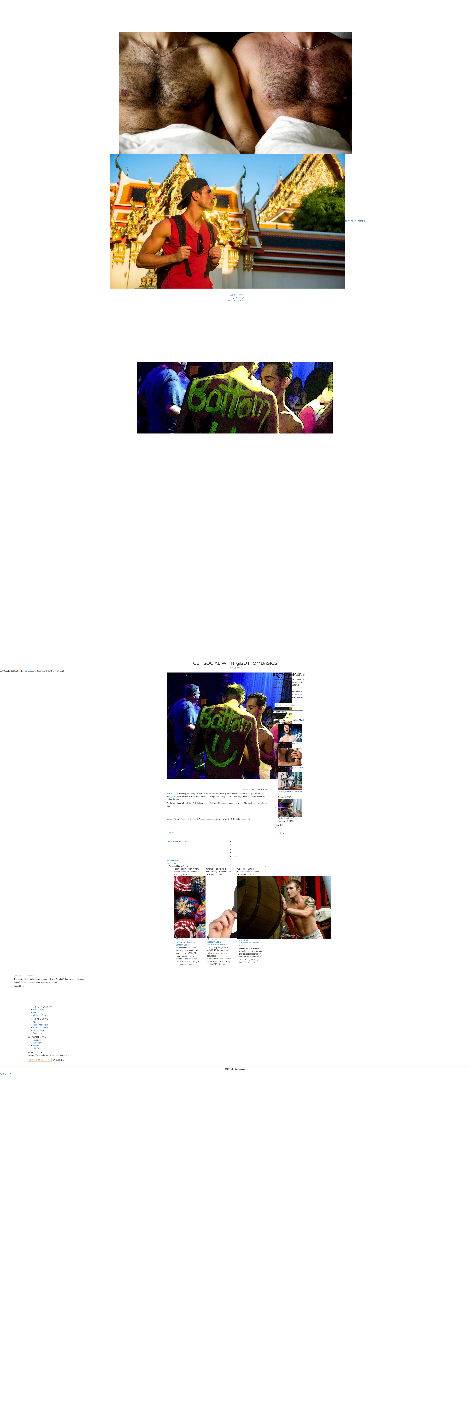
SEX (354, 93)
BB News (180, 939)
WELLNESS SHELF (237, 301)
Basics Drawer (39, 1009)
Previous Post (173, 860)
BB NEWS (173, 832)
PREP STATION (237, 298)
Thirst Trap (182, 841)
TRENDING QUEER (355, 221)
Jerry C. (216, 872)
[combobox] (279, 714)
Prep (35, 1012)
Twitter (205, 793)
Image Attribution (40, 1025)
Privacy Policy (39, 1030)
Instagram (193, 793)
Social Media (172, 841)
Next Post (171, 863)
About (35, 1022)
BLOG (171, 828)
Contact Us (37, 1033)
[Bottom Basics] (43, 10)
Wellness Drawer (40, 1015)
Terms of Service (40, 1027)
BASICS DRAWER (237, 295)
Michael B (32, 671)
